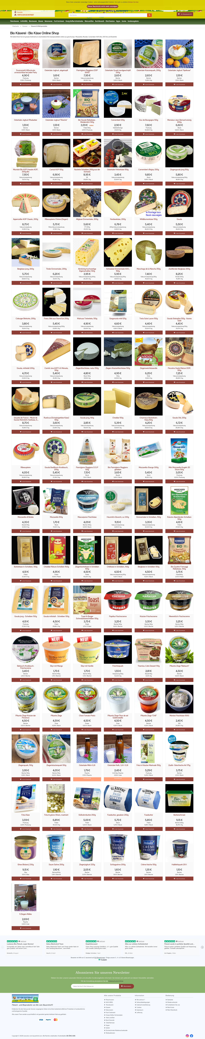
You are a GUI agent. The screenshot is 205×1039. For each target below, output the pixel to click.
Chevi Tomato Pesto (87, 716)
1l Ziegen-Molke (25, 914)
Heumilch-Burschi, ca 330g (118, 517)
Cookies (138, 1007)
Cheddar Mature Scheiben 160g (56, 567)
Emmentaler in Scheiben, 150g (148, 517)
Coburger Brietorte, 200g (25, 318)
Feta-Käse (25, 815)
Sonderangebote (133, 21)
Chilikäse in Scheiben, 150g (118, 567)
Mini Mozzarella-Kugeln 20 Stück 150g (179, 468)
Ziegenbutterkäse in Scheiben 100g (87, 568)
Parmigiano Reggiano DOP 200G (87, 71)
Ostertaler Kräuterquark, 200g (149, 70)
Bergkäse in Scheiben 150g (148, 567)
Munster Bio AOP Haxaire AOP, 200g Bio (25, 170)
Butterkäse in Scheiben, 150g (25, 567)
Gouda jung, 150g (87, 418)
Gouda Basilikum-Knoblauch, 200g (56, 468)
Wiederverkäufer (172, 1002)
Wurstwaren (33, 21)
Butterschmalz (179, 815)
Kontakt (20, 12)
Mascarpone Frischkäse (87, 517)
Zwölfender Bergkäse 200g (179, 269)
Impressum (139, 1010)
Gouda (179, 219)
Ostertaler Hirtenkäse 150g (117, 169)
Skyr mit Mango (56, 666)
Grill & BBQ (23, 21)
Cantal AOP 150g (56, 169)
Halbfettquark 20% (179, 864)
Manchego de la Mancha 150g (148, 269)
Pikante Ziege (56, 716)
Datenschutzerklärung (143, 1005)
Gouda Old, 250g (179, 418)
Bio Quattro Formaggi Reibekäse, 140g (179, 568)
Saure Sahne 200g (56, 864)
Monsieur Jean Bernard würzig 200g (179, 121)
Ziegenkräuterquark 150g (56, 765)
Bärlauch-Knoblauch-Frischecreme (25, 667)
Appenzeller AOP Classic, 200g (25, 219)
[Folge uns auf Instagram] (188, 8)
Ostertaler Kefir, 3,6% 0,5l (118, 765)
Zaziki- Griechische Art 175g (179, 765)
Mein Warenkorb (172, 1010)
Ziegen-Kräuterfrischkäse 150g (118, 368)
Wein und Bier (89, 21)
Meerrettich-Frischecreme (179, 616)
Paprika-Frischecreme (118, 616)
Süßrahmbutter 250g (87, 815)
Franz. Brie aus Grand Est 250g (56, 318)
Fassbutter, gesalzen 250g (117, 815)
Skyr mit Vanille (87, 666)
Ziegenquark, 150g (25, 765)
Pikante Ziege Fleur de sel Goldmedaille (118, 717)
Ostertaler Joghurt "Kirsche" (56, 120)
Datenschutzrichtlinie (116, 981)
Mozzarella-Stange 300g (148, 467)
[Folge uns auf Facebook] (191, 8)
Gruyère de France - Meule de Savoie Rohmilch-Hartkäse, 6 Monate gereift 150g (25, 419)
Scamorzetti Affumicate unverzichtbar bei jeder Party (25, 71)
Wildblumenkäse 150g (148, 219)
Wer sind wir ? (21, 10)
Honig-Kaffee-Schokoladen (74, 21)
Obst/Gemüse (110, 21)
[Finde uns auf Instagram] (187, 1035)
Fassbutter (148, 815)
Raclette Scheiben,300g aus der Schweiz (87, 170)
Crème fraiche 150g (148, 864)
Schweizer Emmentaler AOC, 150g (118, 270)
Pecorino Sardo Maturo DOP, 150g (179, 369)
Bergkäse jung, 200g (25, 269)
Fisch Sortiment (59, 21)
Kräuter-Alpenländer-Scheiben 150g (179, 518)
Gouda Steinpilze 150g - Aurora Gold (179, 319)
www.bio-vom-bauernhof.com (33, 1036)
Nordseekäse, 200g (118, 219)
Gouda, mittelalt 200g (25, 368)
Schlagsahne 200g (117, 864)
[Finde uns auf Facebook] (191, 1035)
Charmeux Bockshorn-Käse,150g (149, 419)
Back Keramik (99, 21)
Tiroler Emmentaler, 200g (56, 269)
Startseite (170, 1000)
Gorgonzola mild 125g (117, 318)
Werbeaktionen (110, 1033)
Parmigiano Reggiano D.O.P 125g (87, 468)
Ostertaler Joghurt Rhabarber (25, 120)
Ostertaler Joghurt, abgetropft (56, 70)
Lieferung (139, 1012)
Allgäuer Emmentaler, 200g (87, 219)
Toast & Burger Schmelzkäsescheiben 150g (87, 617)
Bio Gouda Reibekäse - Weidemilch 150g (87, 121)
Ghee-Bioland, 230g (26, 864)
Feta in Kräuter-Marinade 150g (149, 765)
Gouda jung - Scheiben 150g (25, 616)
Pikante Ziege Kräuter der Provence (25, 717)
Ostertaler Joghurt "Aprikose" (179, 70)
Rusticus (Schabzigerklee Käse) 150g (56, 419)
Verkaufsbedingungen (143, 1002)
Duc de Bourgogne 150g (148, 120)
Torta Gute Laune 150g (149, 318)
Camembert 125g (118, 120)
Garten (124, 21)
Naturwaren (48, 21)
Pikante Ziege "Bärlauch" (179, 666)
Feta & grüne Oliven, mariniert (56, 815)
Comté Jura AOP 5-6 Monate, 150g (56, 369)
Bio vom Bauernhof (110, 10)
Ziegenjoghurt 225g (87, 864)
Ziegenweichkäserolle (148, 368)
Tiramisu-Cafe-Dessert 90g (149, 666)
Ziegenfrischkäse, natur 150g (87, 368)
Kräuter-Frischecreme (148, 616)
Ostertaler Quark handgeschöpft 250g (118, 71)
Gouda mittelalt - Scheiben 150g (56, 616)
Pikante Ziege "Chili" (149, 716)
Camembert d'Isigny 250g (148, 169)
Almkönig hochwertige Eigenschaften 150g (87, 270)
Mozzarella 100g (56, 517)
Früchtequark (117, 666)
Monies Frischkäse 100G (179, 716)
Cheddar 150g (117, 418)
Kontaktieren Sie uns (173, 1005)
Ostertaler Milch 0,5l (87, 765)
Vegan (118, 21)
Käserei (40, 21)
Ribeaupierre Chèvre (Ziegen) (56, 219)
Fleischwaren (14, 21)
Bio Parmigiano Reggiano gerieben (118, 468)
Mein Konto (170, 1007)
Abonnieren (127, 986)
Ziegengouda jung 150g (179, 169)
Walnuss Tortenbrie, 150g (87, 318)
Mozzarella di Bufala (26, 517)
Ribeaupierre (26, 467)
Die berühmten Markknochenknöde (116, 1030)
